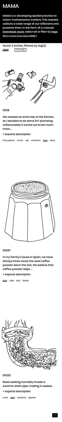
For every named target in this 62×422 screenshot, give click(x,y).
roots (5, 398)
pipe (6, 49)
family (25, 281)
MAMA (11, 6)
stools (20, 140)
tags (54, 31)
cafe (11, 281)
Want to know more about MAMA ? (20, 36)
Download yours (13, 31)
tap (27, 140)
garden (32, 398)
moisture (21, 398)
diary (52, 140)
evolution (36, 140)
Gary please (8, 140)
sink (18, 281)
